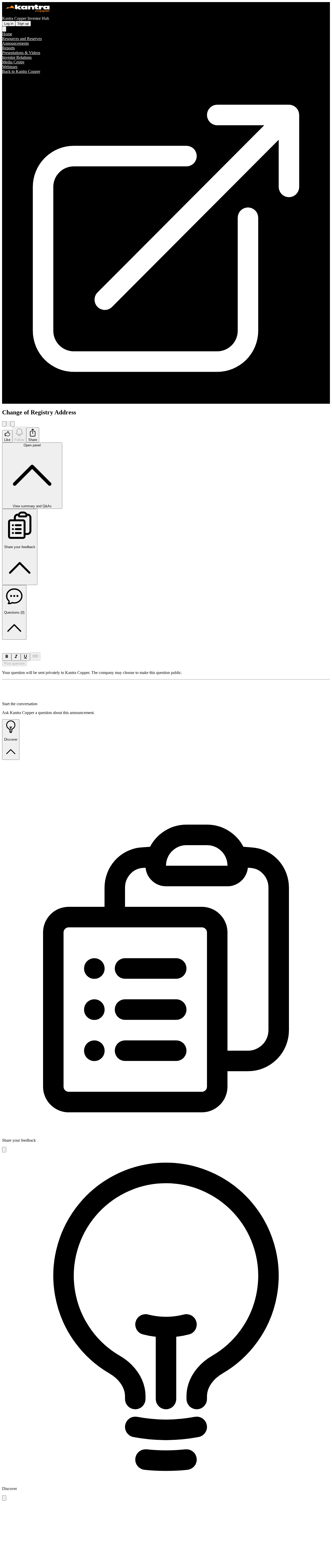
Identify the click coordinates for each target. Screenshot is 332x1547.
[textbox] (166, 642)
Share (32, 440)
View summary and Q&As (32, 475)
